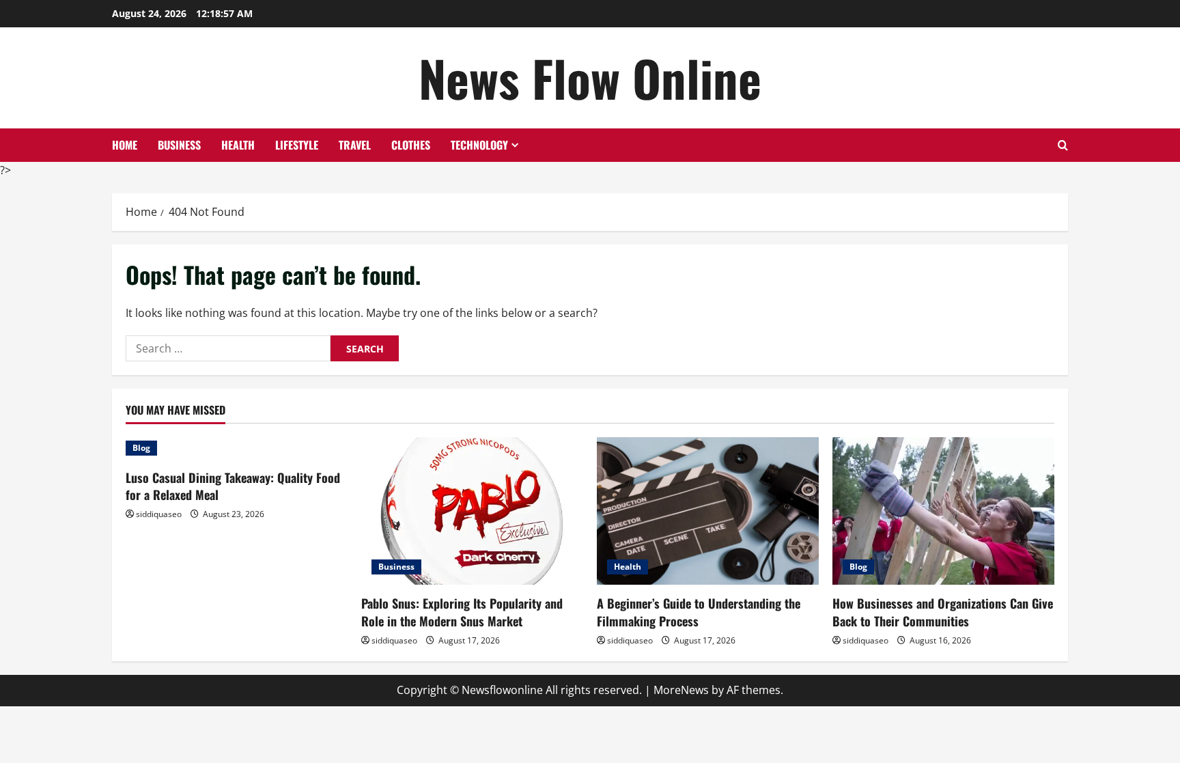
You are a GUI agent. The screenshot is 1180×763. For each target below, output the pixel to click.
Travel (355, 145)
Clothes (410, 145)
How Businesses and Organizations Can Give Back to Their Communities (942, 611)
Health (238, 145)
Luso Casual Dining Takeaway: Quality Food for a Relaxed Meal (233, 486)
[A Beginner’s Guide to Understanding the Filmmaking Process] (708, 511)
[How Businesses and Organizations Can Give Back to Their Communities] (943, 511)
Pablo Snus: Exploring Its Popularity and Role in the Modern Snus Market (462, 611)
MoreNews (681, 689)
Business (179, 145)
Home (124, 145)
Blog (141, 448)
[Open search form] (1063, 145)
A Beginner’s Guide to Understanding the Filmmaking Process (698, 611)
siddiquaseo (159, 514)
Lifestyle (296, 145)
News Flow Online (590, 77)
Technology (479, 145)
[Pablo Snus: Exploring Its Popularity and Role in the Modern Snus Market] (472, 511)
